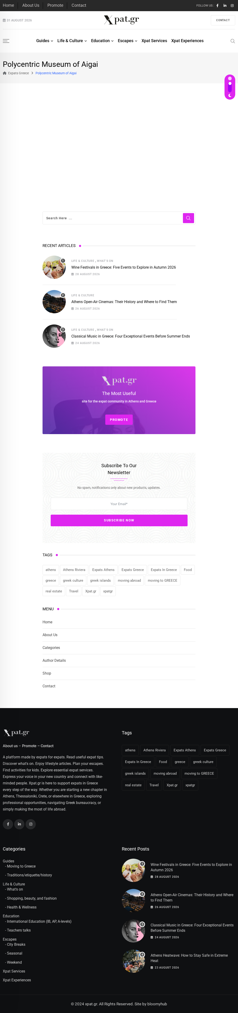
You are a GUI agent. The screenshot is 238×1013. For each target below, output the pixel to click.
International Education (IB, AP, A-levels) (39, 921)
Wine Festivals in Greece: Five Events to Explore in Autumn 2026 (123, 267)
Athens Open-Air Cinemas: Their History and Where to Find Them (124, 302)
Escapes (125, 40)
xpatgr (108, 591)
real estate (54, 591)
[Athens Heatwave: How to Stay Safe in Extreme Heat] (133, 961)
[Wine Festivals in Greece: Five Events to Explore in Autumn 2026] (54, 267)
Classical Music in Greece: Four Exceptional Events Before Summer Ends (130, 336)
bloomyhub (157, 1004)
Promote (55, 5)
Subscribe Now (119, 520)
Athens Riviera (74, 570)
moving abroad (129, 580)
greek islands (100, 580)
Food (188, 570)
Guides (42, 40)
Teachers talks (19, 930)
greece (51, 580)
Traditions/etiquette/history (29, 875)
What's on (15, 889)
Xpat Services (154, 40)
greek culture (73, 580)
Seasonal (14, 953)
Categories (51, 647)
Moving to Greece (21, 866)
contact (223, 20)
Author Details (54, 660)
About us (10, 746)
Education (100, 40)
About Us (30, 5)
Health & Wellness (21, 907)
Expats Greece (133, 570)
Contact (79, 5)
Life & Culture (70, 40)
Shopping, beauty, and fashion (32, 898)
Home (8, 5)
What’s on (105, 261)
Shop (47, 673)
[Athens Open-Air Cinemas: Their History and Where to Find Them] (54, 301)
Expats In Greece (164, 570)
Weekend (14, 962)
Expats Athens (103, 570)
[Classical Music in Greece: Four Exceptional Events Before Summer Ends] (54, 336)
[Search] (233, 41)
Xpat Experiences (187, 40)
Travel (73, 591)
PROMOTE (119, 420)
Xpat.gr (90, 591)
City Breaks (16, 944)
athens (51, 570)
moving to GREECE (162, 580)
